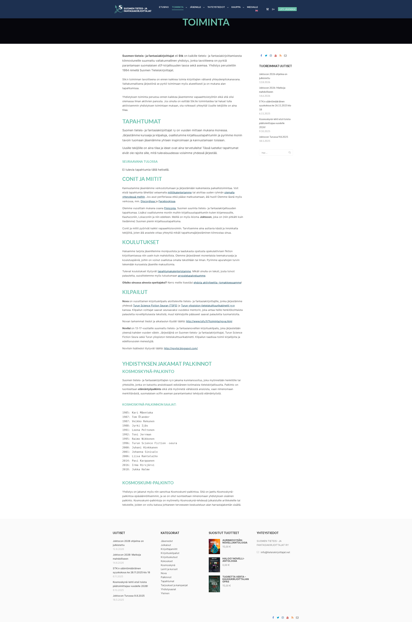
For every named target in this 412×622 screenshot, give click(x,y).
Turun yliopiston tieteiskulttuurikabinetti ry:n (208, 305)
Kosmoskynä (168, 565)
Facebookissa (167, 201)
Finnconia (170, 208)
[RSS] (280, 55)
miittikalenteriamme (180, 192)
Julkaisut (166, 545)
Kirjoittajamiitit (169, 549)
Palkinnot (166, 577)
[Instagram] (271, 55)
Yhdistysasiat (168, 589)
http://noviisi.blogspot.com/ (181, 348)
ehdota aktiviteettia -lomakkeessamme (217, 282)
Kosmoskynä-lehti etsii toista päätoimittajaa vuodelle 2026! (274, 123)
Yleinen (165, 593)
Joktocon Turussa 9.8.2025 (273, 136)
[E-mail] (285, 55)
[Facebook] (261, 55)
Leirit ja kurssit (169, 569)
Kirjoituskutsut (169, 557)
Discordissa (148, 201)
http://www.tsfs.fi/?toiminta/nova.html (209, 321)
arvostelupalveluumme (191, 275)
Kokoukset (167, 561)
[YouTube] (276, 55)
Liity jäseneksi (287, 9)
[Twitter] (266, 55)
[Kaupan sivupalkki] (267, 9)
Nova (164, 573)
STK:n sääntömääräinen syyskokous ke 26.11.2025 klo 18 (275, 105)
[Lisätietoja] (273, 9)
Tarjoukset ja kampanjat (174, 585)
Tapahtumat (167, 581)
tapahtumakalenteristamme (174, 271)
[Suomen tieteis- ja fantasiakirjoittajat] (133, 9)
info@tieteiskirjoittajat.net (275, 552)
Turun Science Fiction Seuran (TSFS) (155, 305)
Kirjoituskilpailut (170, 553)
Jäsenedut (167, 541)
